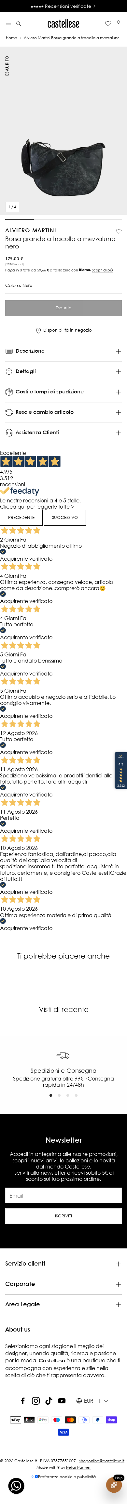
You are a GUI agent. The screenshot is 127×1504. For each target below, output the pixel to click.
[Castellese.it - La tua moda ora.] (63, 24)
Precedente (21, 517)
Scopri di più (102, 270)
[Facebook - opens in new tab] (23, 1401)
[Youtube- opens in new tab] (62, 1401)
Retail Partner (78, 1467)
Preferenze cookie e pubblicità (67, 1476)
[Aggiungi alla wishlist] (119, 231)
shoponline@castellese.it (101, 1461)
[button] (8, 24)
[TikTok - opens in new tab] (49, 1401)
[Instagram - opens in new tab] (36, 1401)
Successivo (65, 517)
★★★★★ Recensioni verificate (61, 6)
